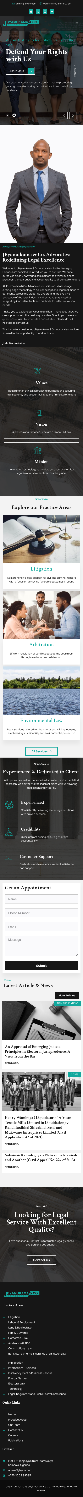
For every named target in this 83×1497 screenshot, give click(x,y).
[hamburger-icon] (76, 23)
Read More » (12, 1063)
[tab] (7, 115)
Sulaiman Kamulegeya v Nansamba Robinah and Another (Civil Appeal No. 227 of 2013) (41, 1157)
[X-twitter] (38, 11)
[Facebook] (31, 11)
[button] (64, 115)
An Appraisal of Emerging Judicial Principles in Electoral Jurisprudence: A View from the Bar (37, 1051)
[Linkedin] (45, 11)
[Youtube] (52, 11)
